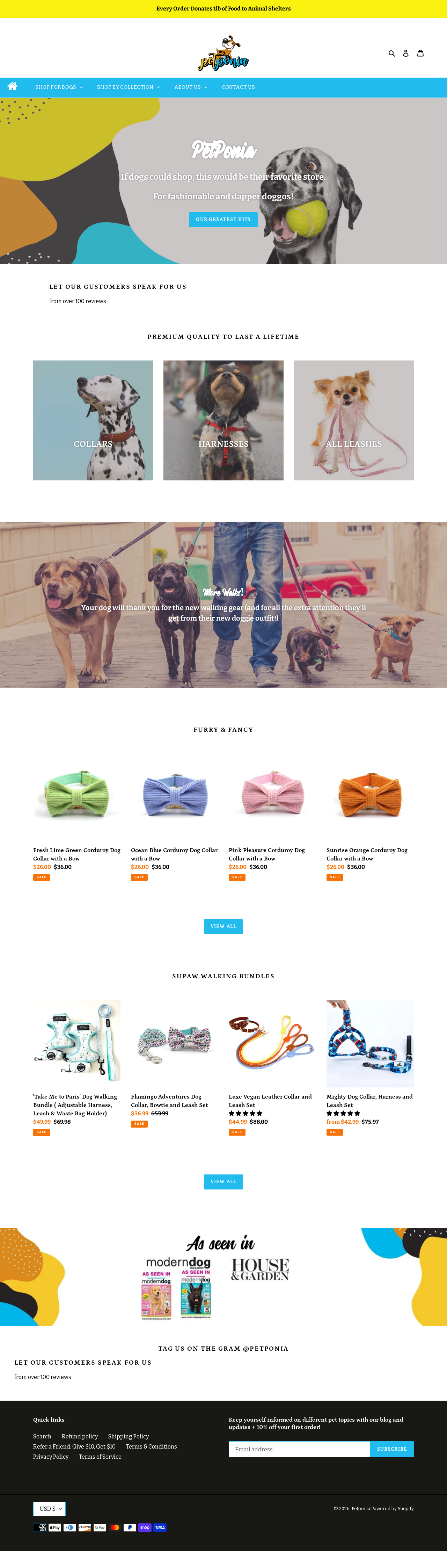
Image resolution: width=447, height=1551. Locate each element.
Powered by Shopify (392, 1508)
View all (223, 926)
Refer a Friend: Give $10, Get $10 (74, 1446)
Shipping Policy (128, 1436)
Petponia (361, 1508)
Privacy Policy (50, 1456)
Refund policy (80, 1436)
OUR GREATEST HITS (223, 219)
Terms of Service (100, 1456)
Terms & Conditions (151, 1446)
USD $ (48, 1509)
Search (42, 1436)
